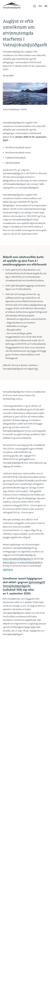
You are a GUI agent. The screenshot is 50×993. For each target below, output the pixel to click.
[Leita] (34, 6)
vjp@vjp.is (8, 569)
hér (36, 368)
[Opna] (46, 6)
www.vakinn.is (10, 562)
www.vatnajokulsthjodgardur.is (18, 558)
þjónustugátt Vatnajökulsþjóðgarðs (24, 584)
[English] (40, 6)
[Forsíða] (12, 5)
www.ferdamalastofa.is (31, 562)
